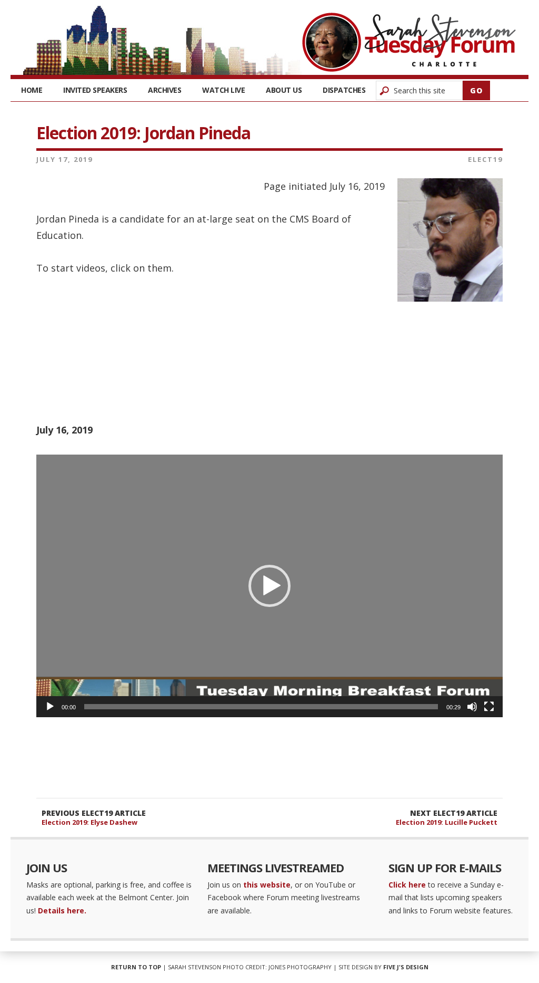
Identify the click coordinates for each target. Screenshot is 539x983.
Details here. (62, 910)
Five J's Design (405, 967)
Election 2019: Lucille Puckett (446, 822)
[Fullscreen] (489, 706)
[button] (269, 586)
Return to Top (136, 967)
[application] (269, 586)
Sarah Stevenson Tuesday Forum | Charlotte (409, 42)
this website (267, 885)
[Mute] (472, 706)
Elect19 (485, 159)
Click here (407, 885)
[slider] (261, 706)
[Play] (50, 706)
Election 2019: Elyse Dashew (89, 822)
